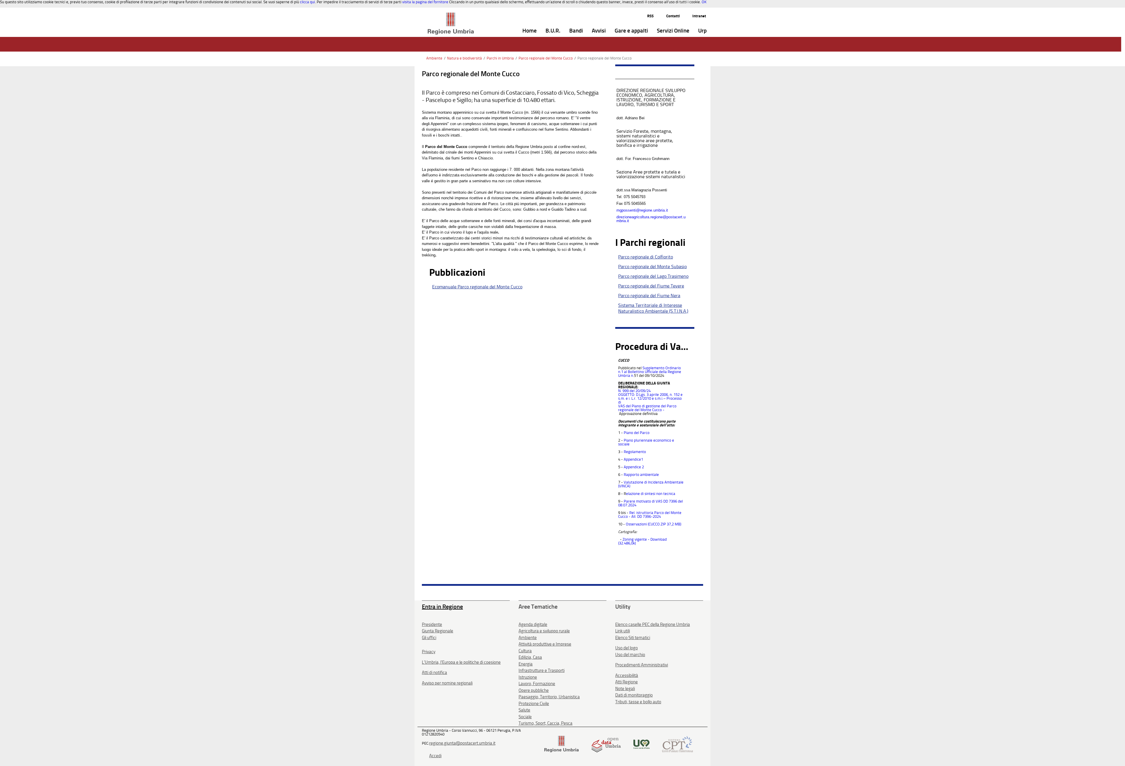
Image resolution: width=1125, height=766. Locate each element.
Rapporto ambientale (641, 474)
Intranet (699, 16)
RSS (650, 16)
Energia (526, 664)
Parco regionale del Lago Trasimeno (653, 276)
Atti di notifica (434, 672)
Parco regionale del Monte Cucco (546, 58)
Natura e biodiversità (464, 58)
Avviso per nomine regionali (447, 683)
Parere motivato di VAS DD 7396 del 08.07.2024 (650, 503)
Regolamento (635, 452)
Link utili (622, 631)
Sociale (525, 716)
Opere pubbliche (534, 690)
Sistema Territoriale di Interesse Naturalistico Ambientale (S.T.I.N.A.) (653, 308)
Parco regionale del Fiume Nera (649, 295)
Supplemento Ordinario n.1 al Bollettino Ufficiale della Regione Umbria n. (649, 372)
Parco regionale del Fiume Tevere (651, 286)
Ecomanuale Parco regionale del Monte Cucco (477, 287)
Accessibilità (626, 675)
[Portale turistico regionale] (641, 744)
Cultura (525, 650)
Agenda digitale (533, 624)
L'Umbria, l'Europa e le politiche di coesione (461, 662)
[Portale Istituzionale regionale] (561, 744)
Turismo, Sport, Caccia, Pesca (545, 723)
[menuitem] (529, 31)
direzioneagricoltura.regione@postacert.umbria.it (651, 219)
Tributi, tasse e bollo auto (638, 701)
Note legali (625, 688)
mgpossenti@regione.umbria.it (642, 210)
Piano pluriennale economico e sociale (646, 442)
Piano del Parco (637, 432)
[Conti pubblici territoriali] (677, 744)
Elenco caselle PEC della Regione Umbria (652, 624)
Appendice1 (633, 459)
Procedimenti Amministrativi (641, 665)
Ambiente (434, 58)
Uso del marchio (630, 654)
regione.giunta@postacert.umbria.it (462, 743)
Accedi (435, 755)
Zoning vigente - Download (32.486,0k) (642, 541)
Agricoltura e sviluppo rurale (544, 631)
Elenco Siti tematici (632, 637)
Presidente (432, 624)
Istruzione (528, 677)
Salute (524, 710)
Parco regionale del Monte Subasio (652, 266)
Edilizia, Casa (530, 657)
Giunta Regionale (437, 631)
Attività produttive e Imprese (545, 644)
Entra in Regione (442, 606)
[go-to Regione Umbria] (450, 15)
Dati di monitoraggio (634, 695)
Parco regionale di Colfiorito (645, 257)
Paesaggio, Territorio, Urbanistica (549, 696)
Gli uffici (429, 637)
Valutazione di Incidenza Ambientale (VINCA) (650, 484)
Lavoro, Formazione (537, 683)
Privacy (428, 651)
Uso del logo (626, 648)
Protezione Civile (534, 703)
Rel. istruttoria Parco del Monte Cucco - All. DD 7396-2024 (649, 514)
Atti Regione (626, 682)
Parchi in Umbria (500, 58)
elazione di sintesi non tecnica (650, 493)
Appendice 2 (634, 467)
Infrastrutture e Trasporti (542, 670)
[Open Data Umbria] (606, 744)
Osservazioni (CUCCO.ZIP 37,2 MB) (653, 524)
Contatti (673, 16)
